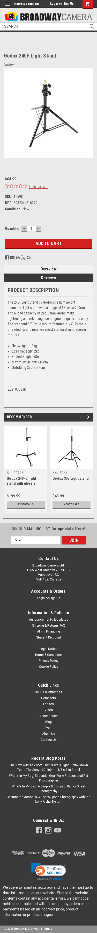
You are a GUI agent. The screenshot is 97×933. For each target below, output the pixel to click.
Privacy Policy (48, 661)
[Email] (12, 257)
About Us (48, 734)
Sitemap (46, 928)
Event (48, 728)
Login (54, 3)
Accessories (48, 716)
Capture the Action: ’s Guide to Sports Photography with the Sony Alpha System (48, 799)
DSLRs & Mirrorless (48, 692)
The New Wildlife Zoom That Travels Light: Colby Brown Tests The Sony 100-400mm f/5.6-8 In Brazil (48, 767)
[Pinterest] (29, 257)
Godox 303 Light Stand (71, 478)
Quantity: (12, 228)
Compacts (48, 698)
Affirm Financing (48, 631)
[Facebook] (7, 257)
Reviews (48, 277)
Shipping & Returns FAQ (48, 625)
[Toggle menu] (7, 7)
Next (89, 417)
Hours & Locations (26, 4)
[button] (49, 872)
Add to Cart (71, 504)
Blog (48, 722)
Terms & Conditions (49, 655)
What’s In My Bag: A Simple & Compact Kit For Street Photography (48, 789)
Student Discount (48, 637)
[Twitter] (23, 257)
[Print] (18, 257)
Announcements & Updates (48, 619)
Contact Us (49, 740)
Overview (48, 269)
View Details (25, 504)
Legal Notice (48, 649)
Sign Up (68, 3)
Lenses (48, 704)
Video (48, 710)
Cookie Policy (48, 667)
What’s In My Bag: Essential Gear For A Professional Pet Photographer (48, 778)
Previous (82, 417)
